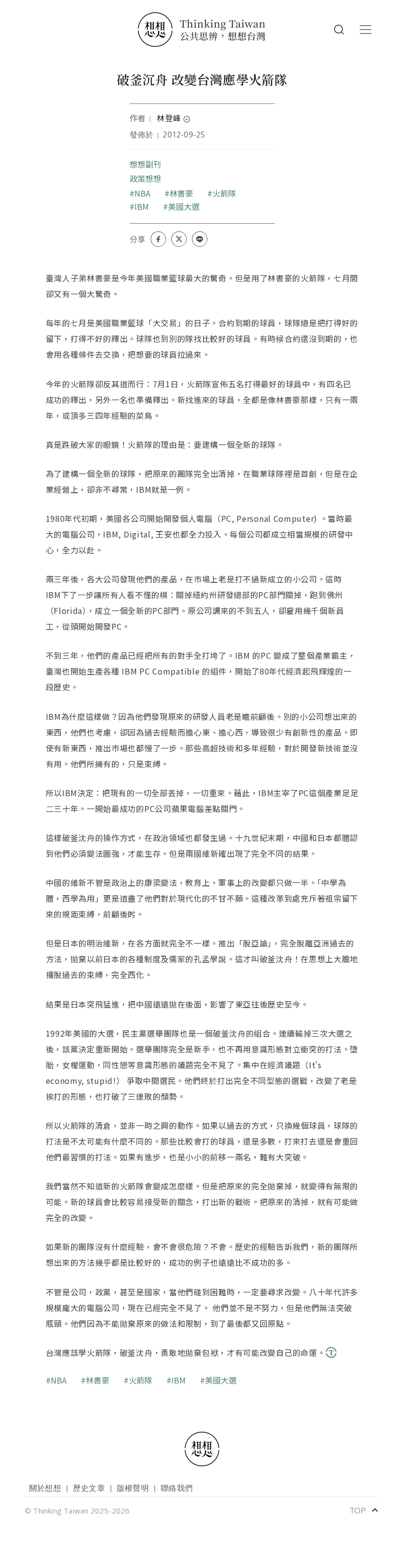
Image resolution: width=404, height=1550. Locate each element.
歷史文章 (89, 1487)
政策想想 (146, 178)
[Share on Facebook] (158, 239)
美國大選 (184, 206)
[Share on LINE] (199, 239)
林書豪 (181, 193)
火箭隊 (224, 193)
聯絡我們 (177, 1487)
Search (339, 29)
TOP (364, 1510)
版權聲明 (133, 1487)
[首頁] (202, 29)
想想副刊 (146, 164)
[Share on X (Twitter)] (179, 239)
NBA (143, 193)
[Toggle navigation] (365, 29)
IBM (142, 206)
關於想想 (45, 1487)
